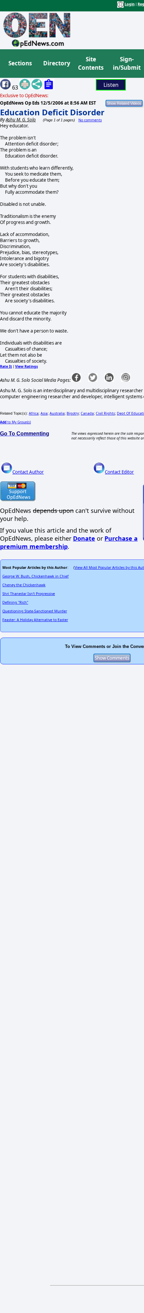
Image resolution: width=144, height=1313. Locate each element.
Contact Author (28, 472)
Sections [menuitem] (20, 63)
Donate (84, 538)
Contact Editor (119, 472)
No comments (90, 120)
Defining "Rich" (15, 602)
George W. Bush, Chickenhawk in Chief (35, 576)
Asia (44, 413)
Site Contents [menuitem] (90, 63)
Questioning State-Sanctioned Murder (34, 611)
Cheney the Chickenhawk (24, 585)
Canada (87, 413)
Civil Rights (105, 413)
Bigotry (73, 413)
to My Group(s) (15, 422)
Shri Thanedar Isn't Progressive (28, 593)
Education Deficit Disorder (52, 112)
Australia (57, 413)
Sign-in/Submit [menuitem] (126, 63)
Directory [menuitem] (56, 63)
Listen (111, 84)
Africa (34, 413)
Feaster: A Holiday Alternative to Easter (35, 619)
